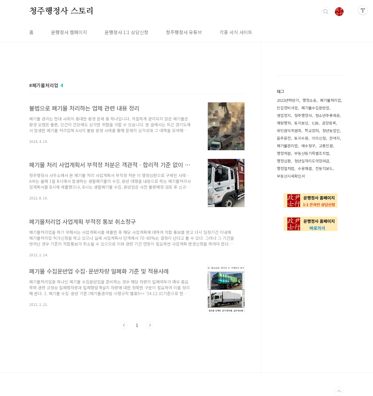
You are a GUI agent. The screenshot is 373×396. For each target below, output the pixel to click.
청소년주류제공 (327, 115)
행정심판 (284, 161)
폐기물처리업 (330, 100)
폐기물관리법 (287, 145)
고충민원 (326, 145)
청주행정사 (303, 115)
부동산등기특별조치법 (311, 153)
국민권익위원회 (289, 130)
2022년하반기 (288, 100)
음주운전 (284, 138)
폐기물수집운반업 (315, 108)
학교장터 (312, 130)
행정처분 (284, 153)
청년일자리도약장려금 (311, 161)
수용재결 (305, 168)
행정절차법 (285, 168)
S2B (315, 123)
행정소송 (309, 100)
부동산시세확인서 (291, 176)
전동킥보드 (324, 168)
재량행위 (284, 123)
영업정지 (284, 115)
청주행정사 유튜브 (184, 32)
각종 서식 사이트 (235, 32)
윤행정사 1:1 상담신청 (126, 32)
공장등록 (329, 123)
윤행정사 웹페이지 (69, 32)
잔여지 (334, 138)
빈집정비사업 (287, 108)
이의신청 (319, 138)
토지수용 (301, 138)
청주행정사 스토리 (61, 11)
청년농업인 (331, 130)
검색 (325, 11)
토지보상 (301, 123)
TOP (339, 391)
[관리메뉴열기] (362, 10)
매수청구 (308, 145)
